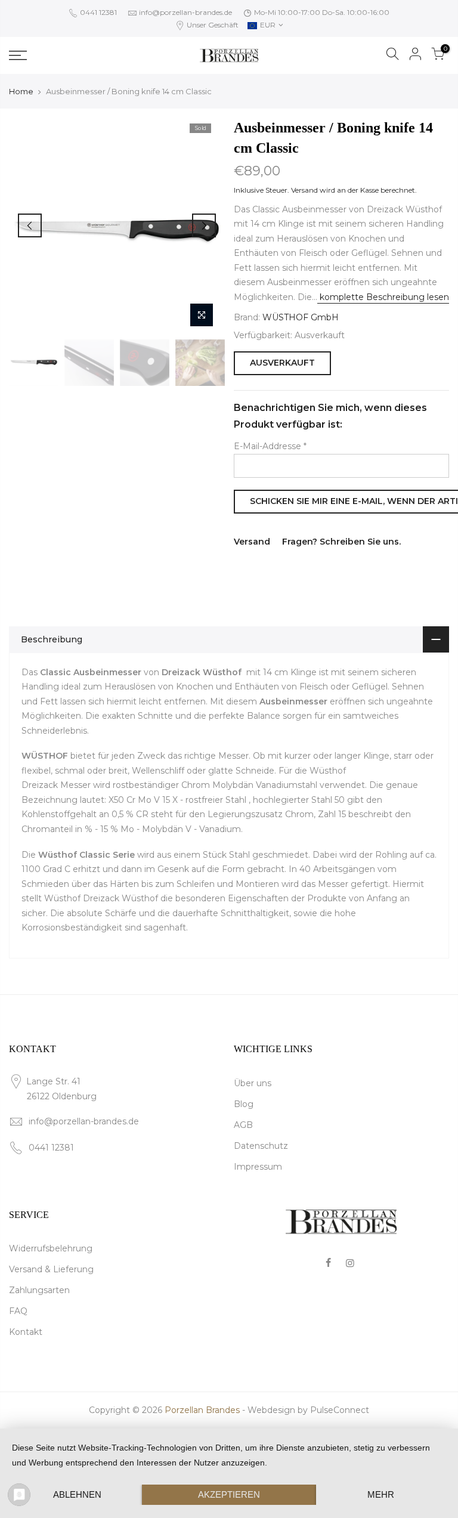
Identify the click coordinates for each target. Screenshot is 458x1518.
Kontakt (25, 1332)
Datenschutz (261, 1145)
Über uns (252, 1083)
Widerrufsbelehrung (50, 1248)
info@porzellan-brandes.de (185, 12)
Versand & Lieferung (51, 1269)
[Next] (204, 225)
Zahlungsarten (39, 1290)
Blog (243, 1104)
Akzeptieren (229, 1494)
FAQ (18, 1311)
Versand (304, 190)
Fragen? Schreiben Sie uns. (341, 541)
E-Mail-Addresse (270, 446)
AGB (243, 1125)
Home (21, 91)
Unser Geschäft (212, 24)
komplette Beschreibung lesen (383, 297)
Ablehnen (77, 1494)
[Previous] (30, 225)
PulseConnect (339, 1410)
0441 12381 (97, 12)
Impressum (258, 1166)
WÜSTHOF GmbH (300, 317)
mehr (380, 1494)
